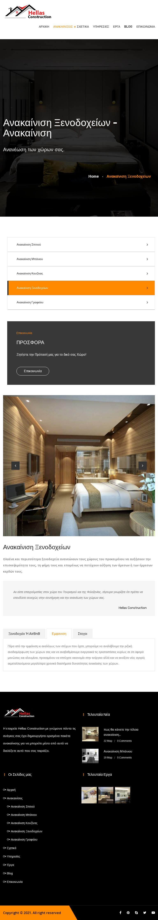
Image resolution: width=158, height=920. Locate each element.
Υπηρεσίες (101, 26)
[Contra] (27, 10)
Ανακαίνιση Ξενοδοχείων (32, 288)
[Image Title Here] (89, 795)
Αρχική (44, 26)
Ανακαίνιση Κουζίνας (30, 273)
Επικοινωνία (145, 26)
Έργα (116, 26)
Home (94, 176)
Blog (128, 26)
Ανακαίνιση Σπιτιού (29, 244)
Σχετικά (83, 26)
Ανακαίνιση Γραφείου (30, 302)
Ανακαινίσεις (63, 26)
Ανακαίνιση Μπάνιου (30, 259)
